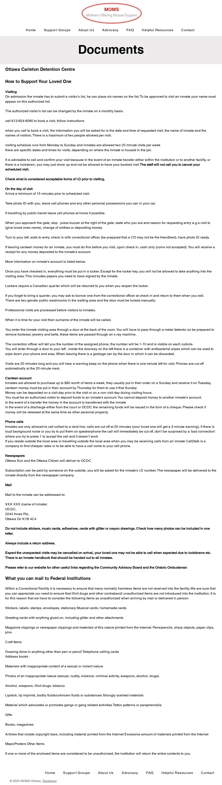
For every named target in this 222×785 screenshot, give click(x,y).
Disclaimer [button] (49, 781)
